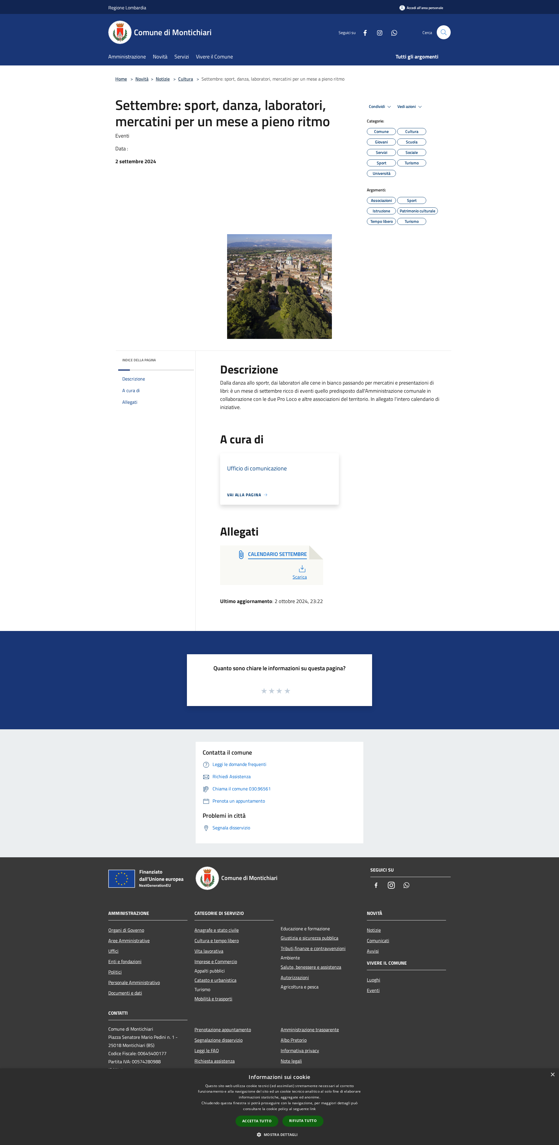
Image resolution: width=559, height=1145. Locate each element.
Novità (141, 78)
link (313, 1108)
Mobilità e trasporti (213, 998)
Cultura (185, 78)
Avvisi (373, 950)
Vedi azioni (407, 106)
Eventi (373, 990)
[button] (279, 1134)
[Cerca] (444, 32)
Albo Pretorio (294, 1039)
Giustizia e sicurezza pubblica (309, 937)
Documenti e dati (125, 992)
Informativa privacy (300, 1050)
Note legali (291, 1060)
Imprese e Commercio (215, 961)
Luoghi (373, 979)
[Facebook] (363, 32)
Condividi (377, 106)
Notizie (163, 78)
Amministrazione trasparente (310, 1029)
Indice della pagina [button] (139, 360)
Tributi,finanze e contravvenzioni (313, 948)
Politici (115, 971)
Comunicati (378, 940)
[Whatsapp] (392, 32)
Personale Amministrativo (134, 982)
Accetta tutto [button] (257, 1121)
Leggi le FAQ (206, 1050)
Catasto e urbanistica (215, 980)
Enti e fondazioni (124, 961)
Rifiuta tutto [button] (303, 1120)
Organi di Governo (126, 930)
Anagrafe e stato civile (216, 930)
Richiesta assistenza (214, 1060)
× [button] (552, 1075)
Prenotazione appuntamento (222, 1029)
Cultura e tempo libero (216, 940)
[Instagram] (377, 32)
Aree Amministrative (129, 940)
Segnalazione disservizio (218, 1039)
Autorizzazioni (295, 977)
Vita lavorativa (208, 950)
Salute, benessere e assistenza (311, 966)
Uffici (113, 950)
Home (121, 78)
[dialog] (279, 1106)
